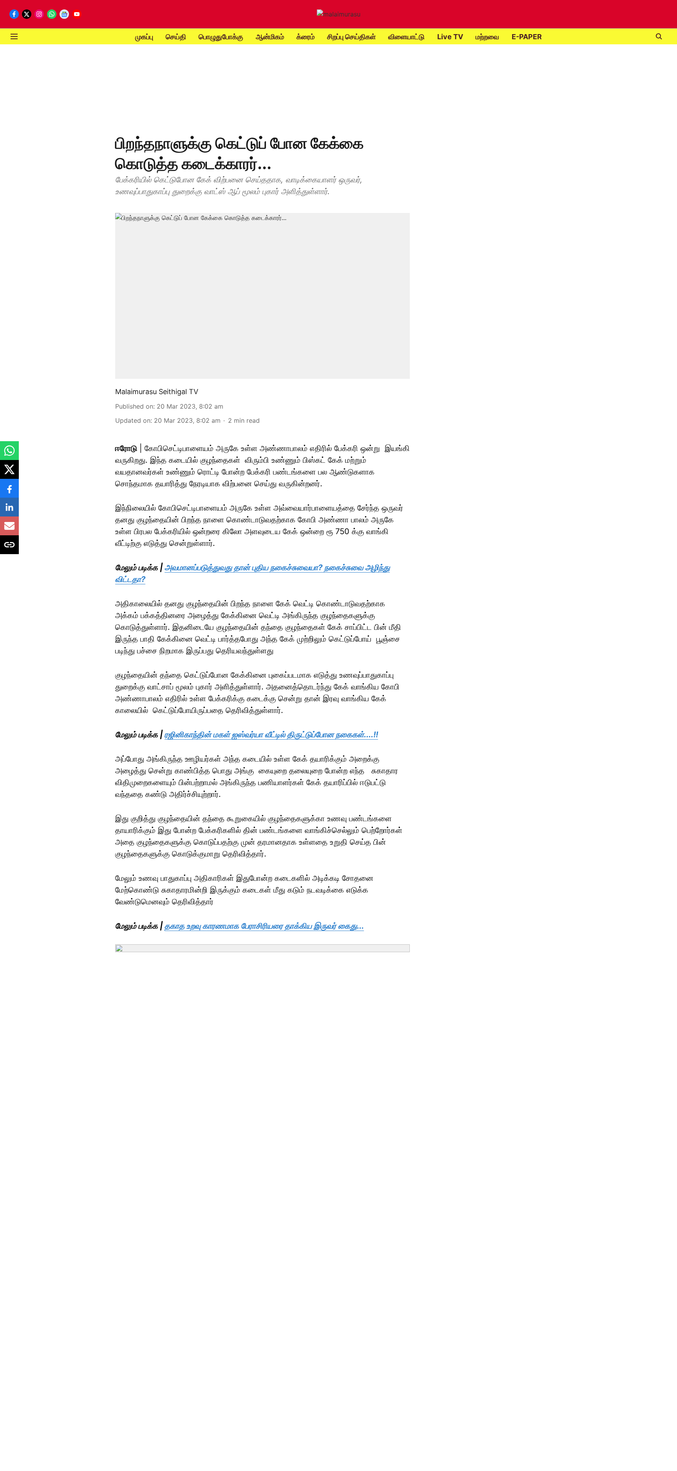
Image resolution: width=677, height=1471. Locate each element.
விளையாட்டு (406, 37)
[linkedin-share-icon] (9, 511)
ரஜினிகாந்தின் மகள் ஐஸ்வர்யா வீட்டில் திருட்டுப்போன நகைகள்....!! (271, 734)
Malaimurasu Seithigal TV (156, 391)
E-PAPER (527, 37)
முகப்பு (144, 37)
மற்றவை (487, 37)
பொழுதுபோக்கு (221, 37)
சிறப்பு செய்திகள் (351, 37)
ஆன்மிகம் (270, 37)
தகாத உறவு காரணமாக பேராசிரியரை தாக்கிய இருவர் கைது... (264, 926)
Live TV (450, 37)
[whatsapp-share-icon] (9, 454)
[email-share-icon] (9, 530)
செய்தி (176, 37)
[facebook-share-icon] (9, 492)
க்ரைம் (306, 37)
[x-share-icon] (9, 473)
